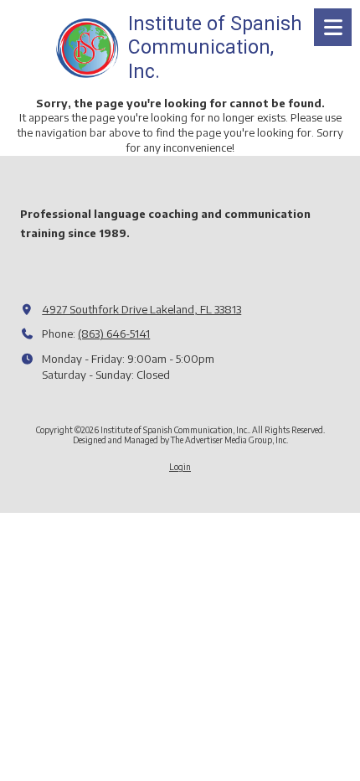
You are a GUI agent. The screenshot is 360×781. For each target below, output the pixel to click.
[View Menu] (333, 27)
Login (180, 467)
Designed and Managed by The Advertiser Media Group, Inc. (180, 440)
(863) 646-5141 (114, 333)
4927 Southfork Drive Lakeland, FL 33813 (141, 309)
